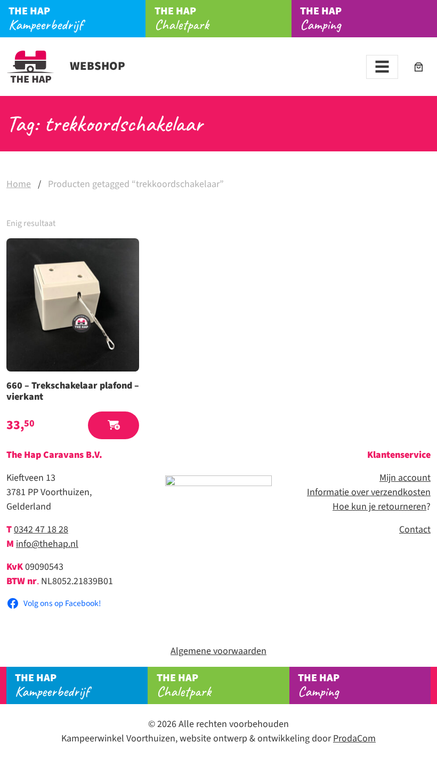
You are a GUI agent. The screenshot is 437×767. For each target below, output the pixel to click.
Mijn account (405, 478)
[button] (113, 425)
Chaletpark (182, 19)
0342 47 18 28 (41, 529)
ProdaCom (354, 738)
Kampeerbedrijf (46, 19)
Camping (321, 19)
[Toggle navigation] (382, 67)
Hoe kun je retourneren (379, 506)
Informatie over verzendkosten (369, 492)
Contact (415, 529)
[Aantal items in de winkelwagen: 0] (419, 67)
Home (18, 184)
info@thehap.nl (47, 544)
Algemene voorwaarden (218, 651)
